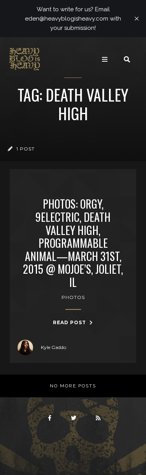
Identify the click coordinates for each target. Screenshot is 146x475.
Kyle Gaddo (53, 347)
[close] (136, 18)
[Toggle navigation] (105, 59)
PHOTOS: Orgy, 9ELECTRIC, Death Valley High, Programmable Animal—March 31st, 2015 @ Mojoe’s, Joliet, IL (73, 242)
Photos (73, 297)
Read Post (70, 322)
